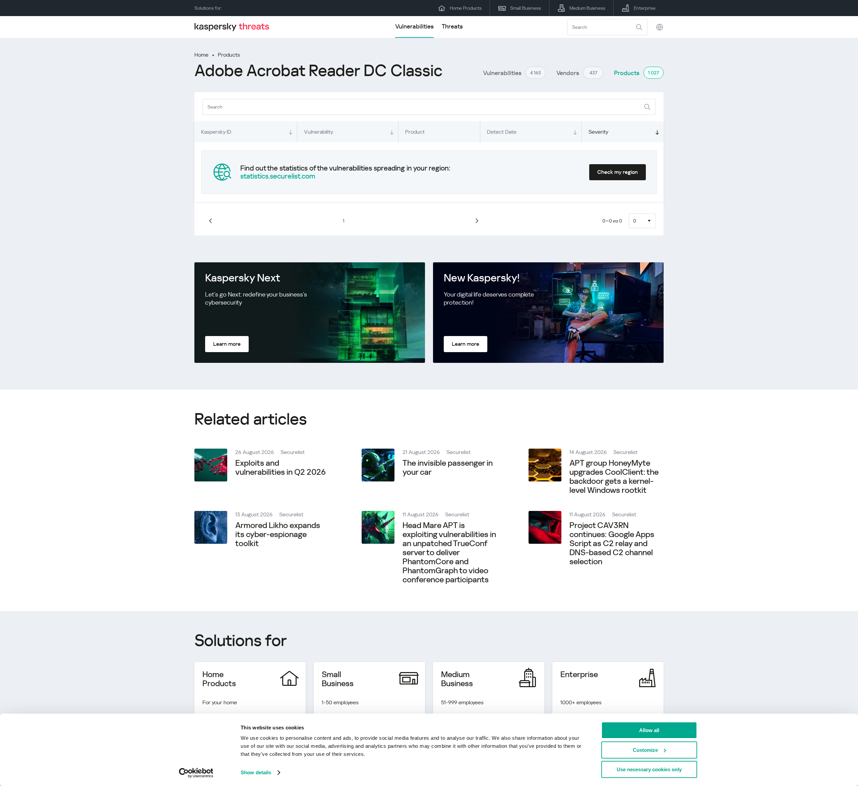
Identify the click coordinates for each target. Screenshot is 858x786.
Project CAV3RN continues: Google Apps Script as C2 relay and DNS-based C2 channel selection (611, 543)
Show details (256, 772)
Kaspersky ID (216, 132)
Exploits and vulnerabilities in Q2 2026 (280, 467)
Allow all (649, 730)
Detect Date (501, 132)
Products (229, 55)
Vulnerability (318, 132)
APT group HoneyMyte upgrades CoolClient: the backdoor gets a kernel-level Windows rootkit (614, 476)
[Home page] (234, 27)
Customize (645, 750)
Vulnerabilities (414, 26)
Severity (598, 132)
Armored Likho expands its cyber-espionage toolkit (277, 534)
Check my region (617, 172)
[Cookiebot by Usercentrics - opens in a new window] (196, 773)
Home (201, 55)
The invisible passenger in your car (448, 467)
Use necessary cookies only (649, 769)
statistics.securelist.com (277, 176)
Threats (452, 26)
